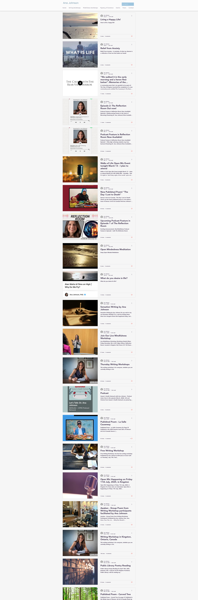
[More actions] (132, 16)
